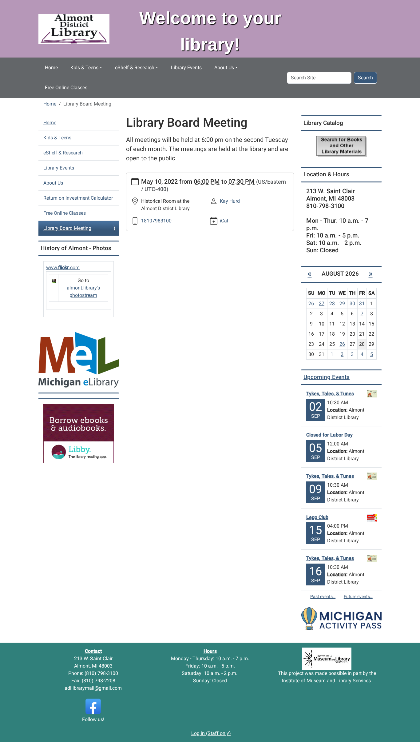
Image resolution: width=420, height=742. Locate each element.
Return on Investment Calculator (78, 198)
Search (365, 78)
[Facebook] (93, 706)
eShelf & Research (134, 67)
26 (342, 344)
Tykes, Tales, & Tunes (330, 394)
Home (51, 67)
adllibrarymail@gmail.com (93, 688)
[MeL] (78, 359)
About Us (224, 67)
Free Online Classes (66, 87)
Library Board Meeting (67, 228)
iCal (224, 221)
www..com (63, 267)
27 (321, 303)
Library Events (186, 67)
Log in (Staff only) (211, 733)
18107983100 (156, 221)
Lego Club (317, 517)
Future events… (358, 596)
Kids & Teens (84, 67)
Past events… (322, 596)
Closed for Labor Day (329, 435)
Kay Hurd (230, 201)
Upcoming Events (326, 377)
